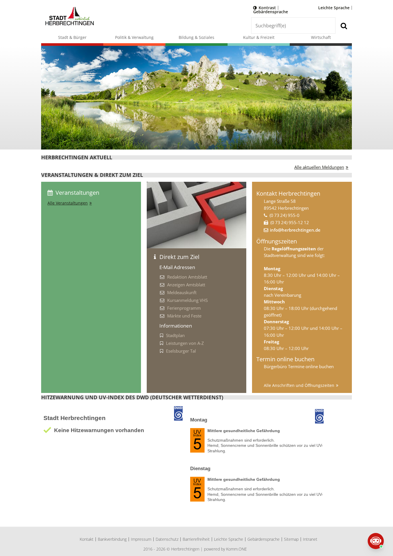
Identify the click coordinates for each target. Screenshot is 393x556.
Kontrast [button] (267, 7)
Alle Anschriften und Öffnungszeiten (299, 385)
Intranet (310, 539)
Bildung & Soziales (196, 37)
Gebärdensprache (270, 11)
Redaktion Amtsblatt (187, 277)
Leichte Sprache (334, 7)
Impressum (141, 539)
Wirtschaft (321, 37)
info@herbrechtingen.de (295, 230)
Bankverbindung (112, 539)
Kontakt (87, 539)
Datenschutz (167, 539)
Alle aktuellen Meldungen (319, 167)
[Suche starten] (343, 25)
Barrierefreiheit (196, 539)
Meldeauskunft (182, 292)
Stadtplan (175, 335)
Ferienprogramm (184, 308)
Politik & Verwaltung (134, 37)
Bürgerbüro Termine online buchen (299, 366)
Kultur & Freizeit (258, 37)
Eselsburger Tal (181, 351)
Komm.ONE (236, 549)
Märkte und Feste (184, 316)
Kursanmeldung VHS (187, 300)
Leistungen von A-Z (185, 343)
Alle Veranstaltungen (67, 203)
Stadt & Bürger (72, 37)
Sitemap (291, 539)
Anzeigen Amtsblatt (186, 285)
